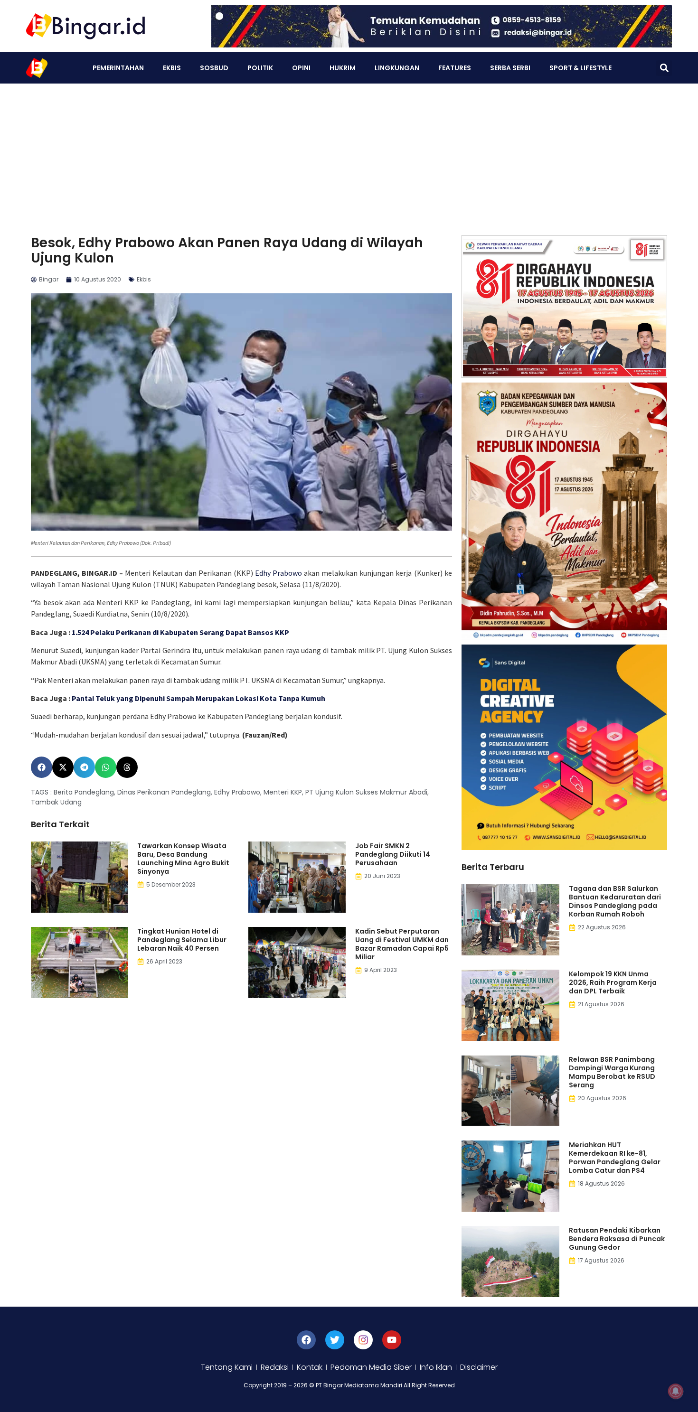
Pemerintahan (118, 68)
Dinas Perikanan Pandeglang (164, 792)
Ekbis (172, 68)
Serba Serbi (510, 68)
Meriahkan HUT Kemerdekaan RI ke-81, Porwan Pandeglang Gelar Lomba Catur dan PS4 (614, 1157)
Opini (301, 68)
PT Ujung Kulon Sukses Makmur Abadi (366, 792)
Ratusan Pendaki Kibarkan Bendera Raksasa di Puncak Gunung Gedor (617, 1238)
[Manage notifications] (675, 1391)
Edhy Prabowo (278, 573)
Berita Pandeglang (84, 792)
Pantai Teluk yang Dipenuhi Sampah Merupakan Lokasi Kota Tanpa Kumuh (200, 698)
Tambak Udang (56, 802)
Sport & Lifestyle (580, 68)
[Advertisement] (349, 154)
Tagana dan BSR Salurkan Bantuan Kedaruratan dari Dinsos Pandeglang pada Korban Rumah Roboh (615, 901)
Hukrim (343, 68)
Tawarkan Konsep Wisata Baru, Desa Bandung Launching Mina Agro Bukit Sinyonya (183, 858)
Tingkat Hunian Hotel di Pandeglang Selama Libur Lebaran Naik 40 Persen (181, 939)
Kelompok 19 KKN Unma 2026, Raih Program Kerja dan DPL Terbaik (613, 982)
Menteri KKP (283, 792)
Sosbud (214, 68)
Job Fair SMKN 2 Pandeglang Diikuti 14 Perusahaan (392, 854)
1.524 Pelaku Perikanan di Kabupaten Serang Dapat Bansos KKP (180, 632)
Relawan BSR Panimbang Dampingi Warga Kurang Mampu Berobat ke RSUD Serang (612, 1072)
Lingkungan (397, 68)
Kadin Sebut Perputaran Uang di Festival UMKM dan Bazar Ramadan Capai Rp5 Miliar (402, 944)
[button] (664, 68)
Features (454, 68)
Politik (260, 68)
